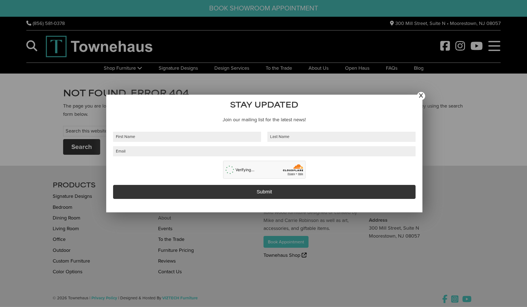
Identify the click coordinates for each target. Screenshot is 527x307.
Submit (264, 192)
